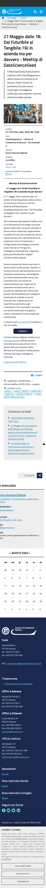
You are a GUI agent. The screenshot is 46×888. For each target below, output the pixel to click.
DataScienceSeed (12, 340)
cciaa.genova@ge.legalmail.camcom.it (24, 663)
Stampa (38, 375)
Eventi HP (9, 394)
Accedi (5, 786)
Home (3, 17)
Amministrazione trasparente (18, 684)
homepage (11, 18)
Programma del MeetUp (15, 362)
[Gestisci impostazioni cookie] (44, 444)
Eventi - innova (21, 391)
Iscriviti (5, 774)
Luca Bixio (22, 322)
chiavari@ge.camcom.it (12, 731)
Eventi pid (36, 391)
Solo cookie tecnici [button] (23, 866)
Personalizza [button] (23, 881)
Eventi (23, 18)
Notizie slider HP (24, 394)
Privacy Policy (6, 859)
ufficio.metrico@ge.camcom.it (15, 757)
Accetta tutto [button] (23, 874)
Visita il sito (11, 167)
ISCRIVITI (23, 331)
